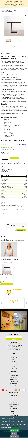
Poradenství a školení (14, 399)
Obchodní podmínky (14, 381)
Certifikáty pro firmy (14, 402)
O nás (14, 355)
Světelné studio (14, 357)
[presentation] (13, 45)
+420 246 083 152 (16, 346)
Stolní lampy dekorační (7, 11)
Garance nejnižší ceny (22, 144)
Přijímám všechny (14, 430)
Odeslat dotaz (21, 230)
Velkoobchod (14, 395)
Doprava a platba (14, 375)
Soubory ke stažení (14, 406)
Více (5, 166)
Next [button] (26, 303)
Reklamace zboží (14, 379)
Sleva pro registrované (14, 373)
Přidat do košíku (14, 158)
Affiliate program (14, 385)
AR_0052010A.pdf (6, 203)
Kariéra (14, 366)
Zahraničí (14, 413)
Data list (4, 202)
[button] (13, 46)
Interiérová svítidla (9, 10)
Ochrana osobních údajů (14, 404)
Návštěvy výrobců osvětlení (14, 400)
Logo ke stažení (13, 363)
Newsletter (14, 359)
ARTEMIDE (6, 170)
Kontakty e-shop (14, 387)
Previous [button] (1, 303)
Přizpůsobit (14, 433)
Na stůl (15, 10)
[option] (14, 302)
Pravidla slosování (14, 408)
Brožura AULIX (14, 368)
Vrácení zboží (14, 377)
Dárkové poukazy (14, 383)
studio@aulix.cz (15, 348)
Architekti (14, 397)
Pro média (14, 361)
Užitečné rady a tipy (14, 415)
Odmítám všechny (14, 436)
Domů (2, 10)
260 (15, 294)
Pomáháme (14, 365)
